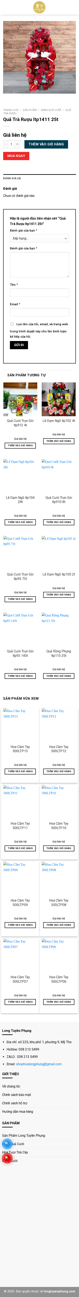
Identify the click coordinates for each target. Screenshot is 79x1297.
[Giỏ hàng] (74, 7)
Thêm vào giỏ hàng (46, 144)
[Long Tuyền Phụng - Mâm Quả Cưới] (39, 7)
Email (15, 304)
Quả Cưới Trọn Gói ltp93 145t (20, 653)
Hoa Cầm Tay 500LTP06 (58, 979)
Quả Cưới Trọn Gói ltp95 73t (20, 576)
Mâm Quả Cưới (51, 110)
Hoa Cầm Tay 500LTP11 (20, 826)
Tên (14, 285)
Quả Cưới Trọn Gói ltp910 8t (59, 500)
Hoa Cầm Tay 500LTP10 (58, 826)
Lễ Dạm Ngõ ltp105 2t (59, 574)
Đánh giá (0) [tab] (12, 178)
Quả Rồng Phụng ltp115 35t (58, 653)
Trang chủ (11, 110)
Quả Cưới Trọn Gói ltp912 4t (20, 423)
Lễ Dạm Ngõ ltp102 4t (59, 421)
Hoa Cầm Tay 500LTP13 (20, 749)
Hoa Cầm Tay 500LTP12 (58, 749)
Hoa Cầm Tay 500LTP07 (20, 979)
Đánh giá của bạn (23, 230)
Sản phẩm (30, 110)
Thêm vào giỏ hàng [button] (20, 445)
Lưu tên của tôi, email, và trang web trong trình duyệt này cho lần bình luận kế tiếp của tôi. (39, 331)
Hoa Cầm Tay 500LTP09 (20, 902)
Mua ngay (16, 156)
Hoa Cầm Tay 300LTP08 (58, 902)
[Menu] (5, 7)
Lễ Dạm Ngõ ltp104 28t (20, 500)
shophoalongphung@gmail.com (39, 1064)
